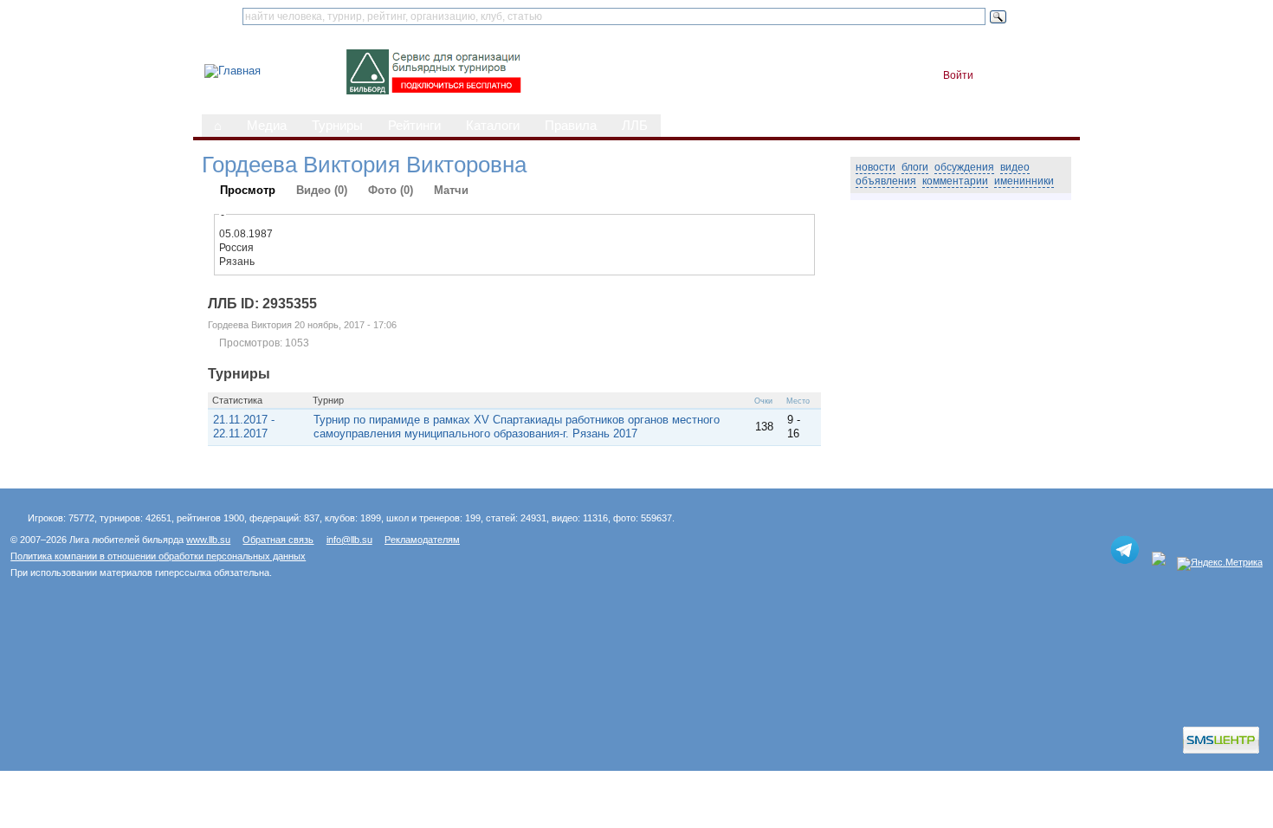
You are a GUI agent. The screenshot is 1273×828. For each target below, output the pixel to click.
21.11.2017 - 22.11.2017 (244, 426)
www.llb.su (208, 539)
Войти (958, 75)
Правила (571, 126)
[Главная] (232, 70)
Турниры (337, 126)
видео (1015, 167)
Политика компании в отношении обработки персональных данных (158, 556)
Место (798, 401)
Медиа (267, 126)
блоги (914, 167)
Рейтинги (414, 126)
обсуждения (964, 167)
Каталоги (493, 126)
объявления (886, 181)
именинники (1024, 181)
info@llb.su (349, 539)
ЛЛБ (635, 126)
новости (875, 167)
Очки (763, 401)
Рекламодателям (422, 539)
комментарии (955, 181)
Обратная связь (277, 539)
